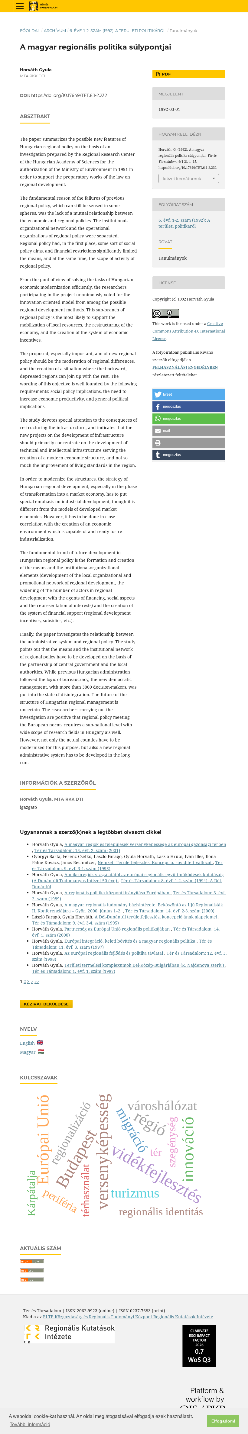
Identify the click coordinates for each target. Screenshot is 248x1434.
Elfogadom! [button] (223, 1421)
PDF (166, 74)
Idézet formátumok (182, 178)
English (28, 1043)
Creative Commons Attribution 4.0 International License (188, 331)
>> (36, 981)
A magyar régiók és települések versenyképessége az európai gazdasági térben (145, 844)
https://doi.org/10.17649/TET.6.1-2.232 (69, 95)
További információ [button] (30, 1424)
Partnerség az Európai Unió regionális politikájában (117, 929)
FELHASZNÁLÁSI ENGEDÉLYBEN (185, 367)
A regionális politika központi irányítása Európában (117, 892)
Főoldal (30, 30)
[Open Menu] (20, 6)
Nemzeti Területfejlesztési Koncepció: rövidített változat (155, 862)
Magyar (29, 1052)
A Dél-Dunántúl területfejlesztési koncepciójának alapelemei (156, 917)
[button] (188, 394)
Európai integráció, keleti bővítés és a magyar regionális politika (130, 941)
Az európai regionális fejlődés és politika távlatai (114, 953)
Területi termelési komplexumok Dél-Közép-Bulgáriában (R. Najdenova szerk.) (144, 965)
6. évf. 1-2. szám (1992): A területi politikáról (118, 30)
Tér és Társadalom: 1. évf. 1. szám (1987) (73, 971)
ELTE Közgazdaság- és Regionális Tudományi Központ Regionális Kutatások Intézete (128, 1317)
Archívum (55, 30)
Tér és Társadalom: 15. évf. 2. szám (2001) (77, 850)
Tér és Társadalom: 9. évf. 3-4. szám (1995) (75, 923)
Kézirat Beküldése (46, 1004)
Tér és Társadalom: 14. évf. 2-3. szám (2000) (169, 911)
